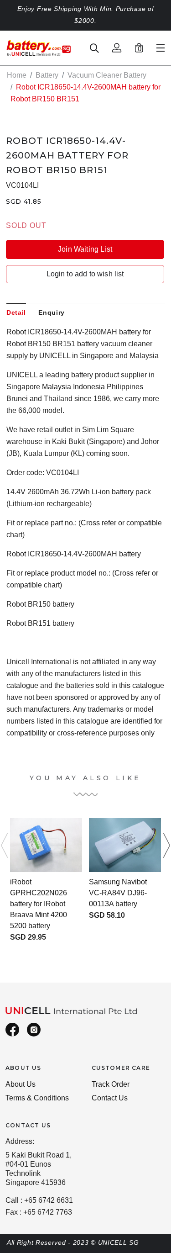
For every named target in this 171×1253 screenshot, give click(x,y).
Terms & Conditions (37, 1098)
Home (16, 75)
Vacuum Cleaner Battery (106, 75)
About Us (20, 1084)
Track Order (111, 1084)
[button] (164, 845)
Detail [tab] (16, 312)
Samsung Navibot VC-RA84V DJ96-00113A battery (118, 893)
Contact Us (110, 1098)
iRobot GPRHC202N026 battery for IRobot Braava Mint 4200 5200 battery (38, 904)
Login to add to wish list (85, 274)
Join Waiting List (85, 249)
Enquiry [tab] (51, 312)
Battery (47, 75)
